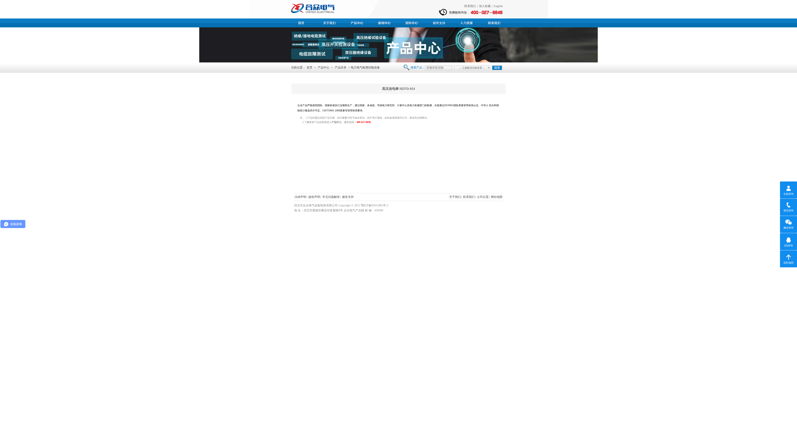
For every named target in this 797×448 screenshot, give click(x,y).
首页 (302, 22)
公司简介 (330, 22)
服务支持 (439, 22)
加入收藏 (485, 6)
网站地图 (496, 196)
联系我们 (470, 6)
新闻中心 (384, 22)
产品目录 (340, 67)
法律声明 (300, 196)
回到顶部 (788, 262)
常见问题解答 (331, 196)
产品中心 (357, 22)
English (498, 6)
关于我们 (455, 196)
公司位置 (483, 196)
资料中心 (412, 22)
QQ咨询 (788, 245)
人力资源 (467, 22)
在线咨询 (788, 193)
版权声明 (314, 196)
